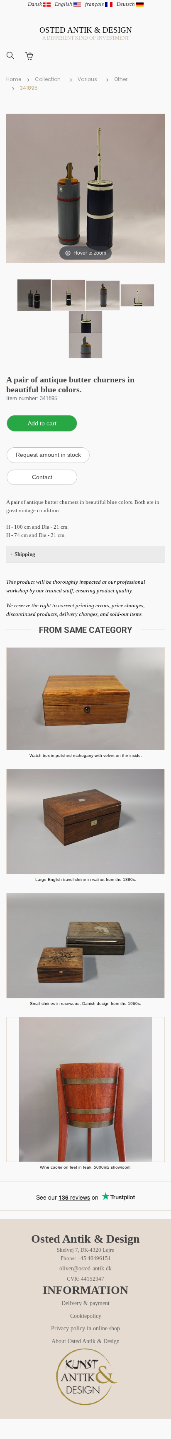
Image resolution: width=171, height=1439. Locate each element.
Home (13, 79)
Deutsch (126, 4)
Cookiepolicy (85, 1316)
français (95, 4)
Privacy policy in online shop (85, 1328)
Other (120, 79)
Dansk (35, 4)
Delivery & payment (85, 1303)
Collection (48, 79)
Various (87, 79)
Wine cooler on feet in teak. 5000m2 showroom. (86, 1167)
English (64, 4)
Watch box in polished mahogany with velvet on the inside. (85, 755)
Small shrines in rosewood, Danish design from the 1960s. (85, 1003)
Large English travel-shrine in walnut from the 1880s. (85, 879)
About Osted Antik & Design (85, 1341)
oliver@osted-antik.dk (85, 1268)
